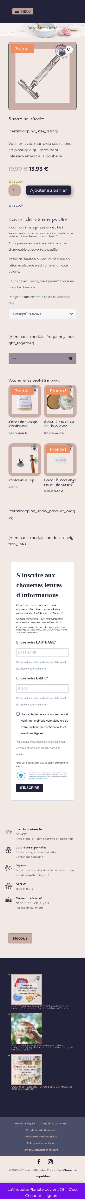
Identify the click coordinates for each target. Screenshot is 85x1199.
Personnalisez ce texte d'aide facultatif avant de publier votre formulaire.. (41, 665)
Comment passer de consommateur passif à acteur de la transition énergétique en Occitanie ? (42, 1047)
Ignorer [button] (53, 1195)
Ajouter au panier (48, 190)
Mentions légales (25, 1123)
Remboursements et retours (40, 1149)
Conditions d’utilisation (40, 1130)
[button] (69, 49)
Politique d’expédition (40, 1143)
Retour (20, 938)
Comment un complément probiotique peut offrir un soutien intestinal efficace (39, 1007)
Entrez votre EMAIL (31, 678)
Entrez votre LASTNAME (35, 642)
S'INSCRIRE (29, 788)
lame (34, 281)
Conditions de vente (53, 1123)
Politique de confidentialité (40, 1136)
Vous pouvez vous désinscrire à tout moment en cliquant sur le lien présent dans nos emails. (41, 748)
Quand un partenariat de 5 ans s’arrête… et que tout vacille (41, 1088)
